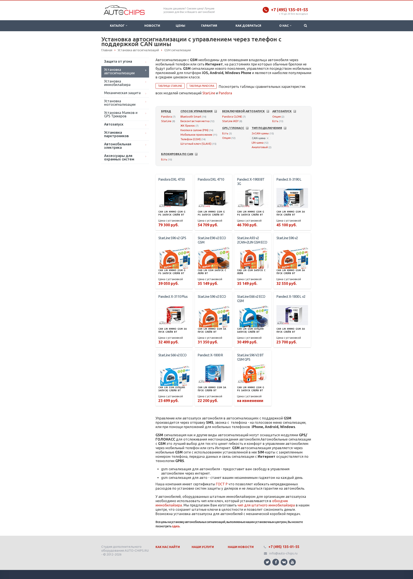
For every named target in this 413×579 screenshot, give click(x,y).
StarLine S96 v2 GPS (172, 238)
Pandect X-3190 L (288, 179)
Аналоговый (260, 147)
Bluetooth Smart (190, 116)
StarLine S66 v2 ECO (172, 355)
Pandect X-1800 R (210, 355)
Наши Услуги (203, 547)
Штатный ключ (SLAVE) (195, 143)
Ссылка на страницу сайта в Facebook (275, 562)
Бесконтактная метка (195, 121)
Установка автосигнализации (119, 71)
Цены (180, 25)
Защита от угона (118, 61)
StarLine (208, 93)
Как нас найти (168, 547)
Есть (275, 121)
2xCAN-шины (260, 133)
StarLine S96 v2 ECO (212, 296)
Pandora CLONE (232, 116)
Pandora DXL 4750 (171, 179)
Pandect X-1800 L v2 (290, 296)
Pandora (225, 93)
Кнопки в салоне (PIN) (194, 130)
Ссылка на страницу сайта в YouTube (292, 562)
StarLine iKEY (230, 121)
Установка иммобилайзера (117, 83)
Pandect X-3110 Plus (173, 296)
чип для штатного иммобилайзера (266, 505)
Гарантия (209, 25)
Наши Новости (241, 547)
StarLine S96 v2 (287, 238)
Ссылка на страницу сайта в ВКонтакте (284, 562)
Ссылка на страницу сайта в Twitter (267, 562)
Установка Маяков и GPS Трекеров (120, 114)
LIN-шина (258, 142)
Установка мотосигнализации (120, 102)
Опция (276, 116)
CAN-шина (258, 138)
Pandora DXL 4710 (211, 179)
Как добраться (248, 25)
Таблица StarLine (170, 85)
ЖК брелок (187, 125)
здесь (176, 526)
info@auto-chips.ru (283, 553)
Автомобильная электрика (117, 145)
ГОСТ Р (222, 484)
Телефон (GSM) (190, 139)
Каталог (118, 25)
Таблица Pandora (201, 85)
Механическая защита (122, 93)
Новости (152, 25)
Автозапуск (113, 124)
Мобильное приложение (196, 134)
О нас (284, 25)
